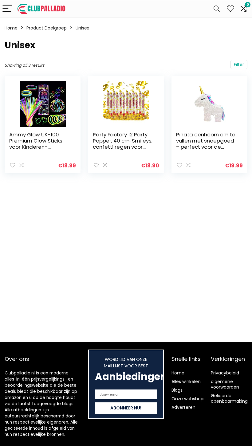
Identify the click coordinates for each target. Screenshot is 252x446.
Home (11, 28)
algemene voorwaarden (225, 384)
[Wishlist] (230, 9)
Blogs (177, 390)
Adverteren (183, 407)
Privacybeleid (225, 373)
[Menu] (7, 9)
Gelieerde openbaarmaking (229, 398)
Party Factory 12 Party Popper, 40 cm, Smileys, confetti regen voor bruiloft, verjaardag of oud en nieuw (122, 147)
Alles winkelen (186, 381)
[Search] (216, 9)
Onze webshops (188, 399)
